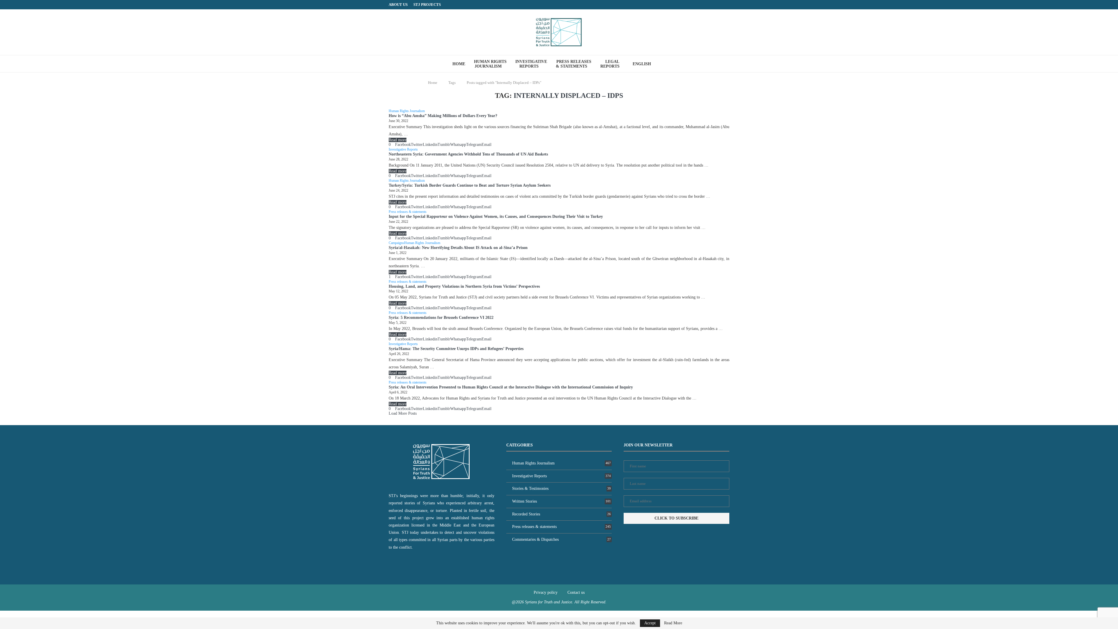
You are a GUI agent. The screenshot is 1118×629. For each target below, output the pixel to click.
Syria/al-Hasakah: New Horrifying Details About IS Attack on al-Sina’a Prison (458, 247)
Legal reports (610, 63)
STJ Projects (427, 4)
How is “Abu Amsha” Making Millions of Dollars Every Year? (443, 116)
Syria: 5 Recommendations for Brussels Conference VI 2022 (441, 317)
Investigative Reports (531, 63)
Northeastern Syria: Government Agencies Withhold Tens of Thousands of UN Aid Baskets (468, 154)
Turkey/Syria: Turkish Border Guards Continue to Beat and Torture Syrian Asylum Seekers (470, 185)
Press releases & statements (561, 526)
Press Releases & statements (573, 63)
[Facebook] (716, 4)
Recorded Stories (561, 514)
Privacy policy (546, 592)
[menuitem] (644, 64)
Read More (673, 623)
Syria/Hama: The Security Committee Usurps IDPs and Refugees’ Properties (456, 349)
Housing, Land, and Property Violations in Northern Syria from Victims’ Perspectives (464, 286)
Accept (650, 623)
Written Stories (561, 501)
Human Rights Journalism (490, 63)
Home (458, 64)
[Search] (667, 63)
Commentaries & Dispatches (561, 539)
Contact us (576, 592)
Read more (397, 140)
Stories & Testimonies (561, 488)
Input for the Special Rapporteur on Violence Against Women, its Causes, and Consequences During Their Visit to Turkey (496, 216)
